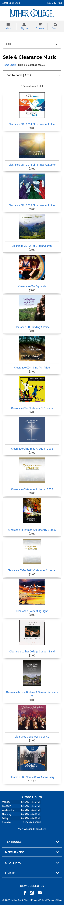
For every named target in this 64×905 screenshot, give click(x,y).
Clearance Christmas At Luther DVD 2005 (32, 529)
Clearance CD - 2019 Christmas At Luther (32, 205)
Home (6, 65)
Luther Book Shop (10, 2)
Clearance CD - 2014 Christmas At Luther (32, 124)
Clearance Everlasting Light (32, 611)
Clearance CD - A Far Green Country (32, 245)
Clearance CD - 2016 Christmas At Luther (32, 164)
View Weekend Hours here (32, 829)
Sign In (24, 28)
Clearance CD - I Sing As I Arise (32, 367)
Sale (13, 65)
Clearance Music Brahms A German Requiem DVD (32, 694)
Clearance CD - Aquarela (32, 286)
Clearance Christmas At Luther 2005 (32, 448)
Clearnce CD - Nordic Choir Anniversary (32, 777)
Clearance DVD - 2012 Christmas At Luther (32, 570)
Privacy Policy (38, 900)
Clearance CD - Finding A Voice (32, 327)
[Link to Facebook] (24, 893)
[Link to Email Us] (39, 893)
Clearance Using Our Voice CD (32, 736)
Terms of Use (54, 900)
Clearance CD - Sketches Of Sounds (32, 408)
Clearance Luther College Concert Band (32, 651)
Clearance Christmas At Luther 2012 (32, 489)
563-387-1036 (55, 2)
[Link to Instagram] (32, 893)
